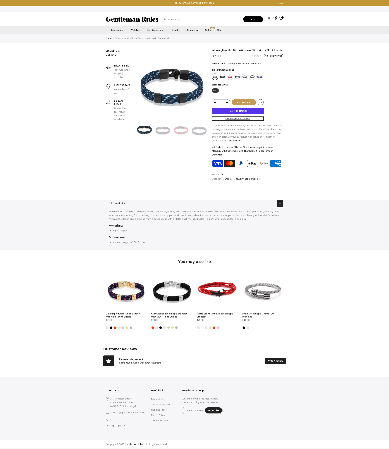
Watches (135, 30)
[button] (266, 56)
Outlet (209, 29)
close (280, 3)
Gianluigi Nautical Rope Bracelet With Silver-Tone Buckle (169, 315)
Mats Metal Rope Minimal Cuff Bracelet (258, 315)
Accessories (117, 30)
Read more (234, 140)
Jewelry (176, 30)
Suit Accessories (156, 30)
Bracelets (230, 178)
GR (222, 174)
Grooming (192, 30)
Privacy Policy (158, 399)
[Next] (202, 84)
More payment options (237, 118)
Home (109, 38)
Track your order (160, 420)
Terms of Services (160, 404)
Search (253, 19)
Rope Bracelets (252, 178)
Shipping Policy (159, 409)
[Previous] (141, 84)
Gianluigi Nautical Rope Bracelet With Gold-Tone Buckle (123, 315)
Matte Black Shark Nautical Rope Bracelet (215, 315)
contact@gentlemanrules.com (127, 412)
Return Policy (158, 415)
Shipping (231, 63)
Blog (219, 30)
